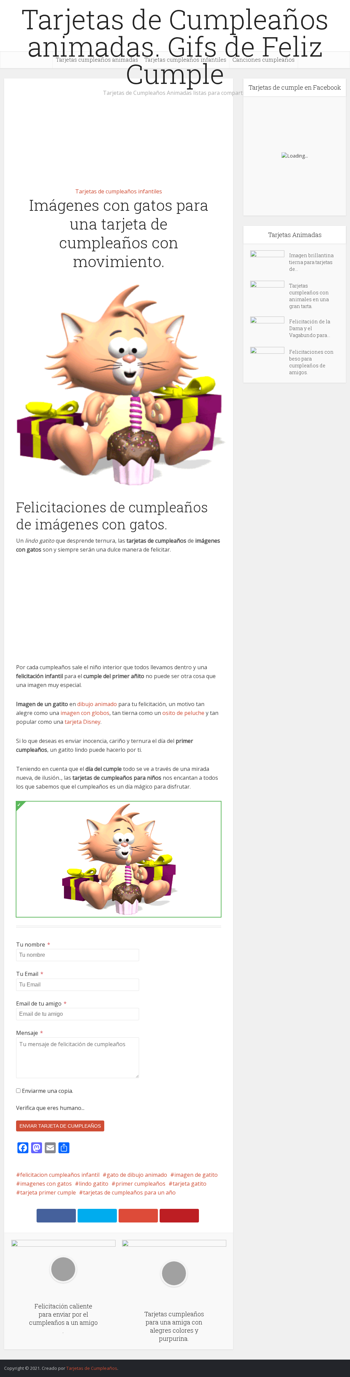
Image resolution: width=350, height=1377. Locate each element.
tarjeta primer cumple (48, 1192)
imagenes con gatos (46, 1183)
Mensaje (29, 1033)
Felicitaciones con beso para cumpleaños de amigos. (311, 362)
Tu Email (29, 974)
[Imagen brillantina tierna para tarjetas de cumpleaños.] (269, 262)
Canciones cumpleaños (263, 59)
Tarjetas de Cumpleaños (91, 1368)
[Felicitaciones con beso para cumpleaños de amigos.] (269, 358)
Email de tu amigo (41, 1003)
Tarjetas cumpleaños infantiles (185, 59)
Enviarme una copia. (47, 1091)
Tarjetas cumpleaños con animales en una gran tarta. (309, 295)
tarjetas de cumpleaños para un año (129, 1192)
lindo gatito (93, 1183)
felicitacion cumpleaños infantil (59, 1174)
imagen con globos (84, 713)
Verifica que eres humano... (50, 1108)
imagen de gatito (196, 1174)
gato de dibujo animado (137, 1174)
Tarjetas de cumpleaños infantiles (118, 191)
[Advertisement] (118, 129)
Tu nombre (33, 944)
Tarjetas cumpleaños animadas (97, 59)
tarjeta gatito (189, 1183)
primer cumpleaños (140, 1183)
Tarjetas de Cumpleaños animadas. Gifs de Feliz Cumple (175, 46)
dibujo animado (97, 704)
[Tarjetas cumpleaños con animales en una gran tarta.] (269, 292)
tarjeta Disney (82, 722)
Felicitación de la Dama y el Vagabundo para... (309, 328)
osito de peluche (183, 713)
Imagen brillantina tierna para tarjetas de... (311, 262)
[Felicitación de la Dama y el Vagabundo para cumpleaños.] (269, 328)
